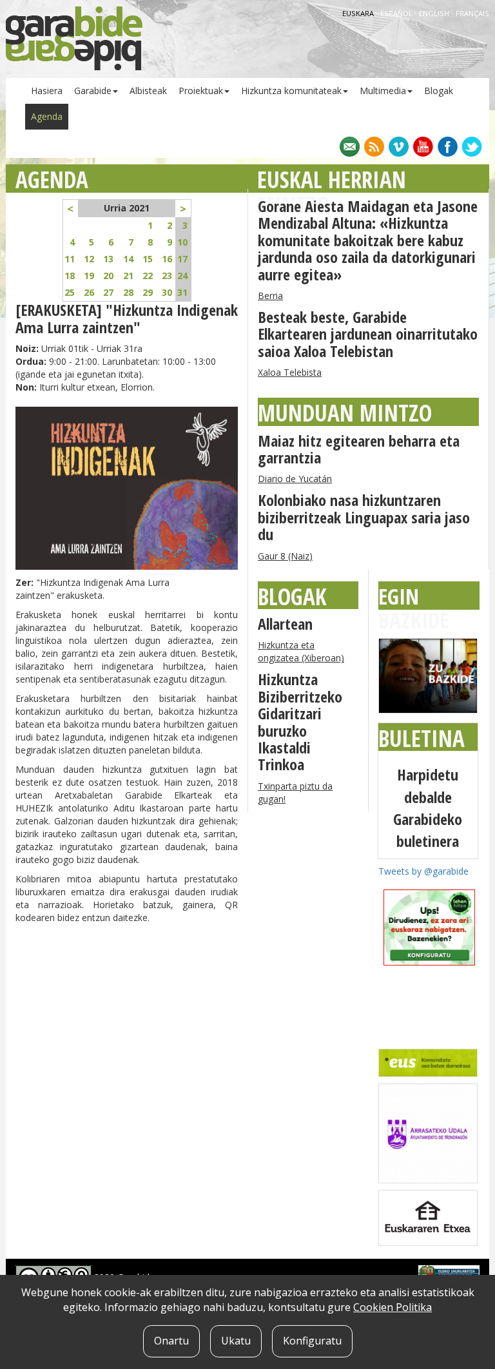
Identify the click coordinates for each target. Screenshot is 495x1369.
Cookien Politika (392, 1307)
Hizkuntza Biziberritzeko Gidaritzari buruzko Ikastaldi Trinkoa (300, 721)
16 (167, 259)
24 (182, 275)
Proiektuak (201, 90)
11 (69, 259)
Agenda (47, 116)
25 (69, 292)
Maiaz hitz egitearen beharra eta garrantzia (359, 449)
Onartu (171, 1341)
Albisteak (148, 90)
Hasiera (47, 90)
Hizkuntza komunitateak (291, 90)
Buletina (421, 738)
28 (128, 292)
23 (167, 275)
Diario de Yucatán (295, 478)
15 (147, 259)
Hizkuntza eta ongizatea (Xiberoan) (301, 651)
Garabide (93, 90)
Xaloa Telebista (290, 372)
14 (128, 259)
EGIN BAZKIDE (413, 608)
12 (89, 259)
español (397, 13)
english (435, 13)
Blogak (438, 90)
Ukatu (236, 1341)
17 (182, 259)
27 (108, 292)
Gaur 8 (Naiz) (285, 556)
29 (147, 292)
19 (89, 275)
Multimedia (383, 90)
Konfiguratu (312, 1341)
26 (89, 292)
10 (182, 242)
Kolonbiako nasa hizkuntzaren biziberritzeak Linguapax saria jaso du (364, 517)
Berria (270, 295)
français (472, 13)
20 (108, 275)
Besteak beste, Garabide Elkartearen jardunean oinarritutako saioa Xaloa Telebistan (368, 334)
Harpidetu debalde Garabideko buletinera (427, 807)
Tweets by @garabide (423, 871)
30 (167, 292)
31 (182, 292)
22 (147, 275)
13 (108, 259)
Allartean (285, 623)
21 (128, 275)
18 (69, 275)
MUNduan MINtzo (345, 413)
